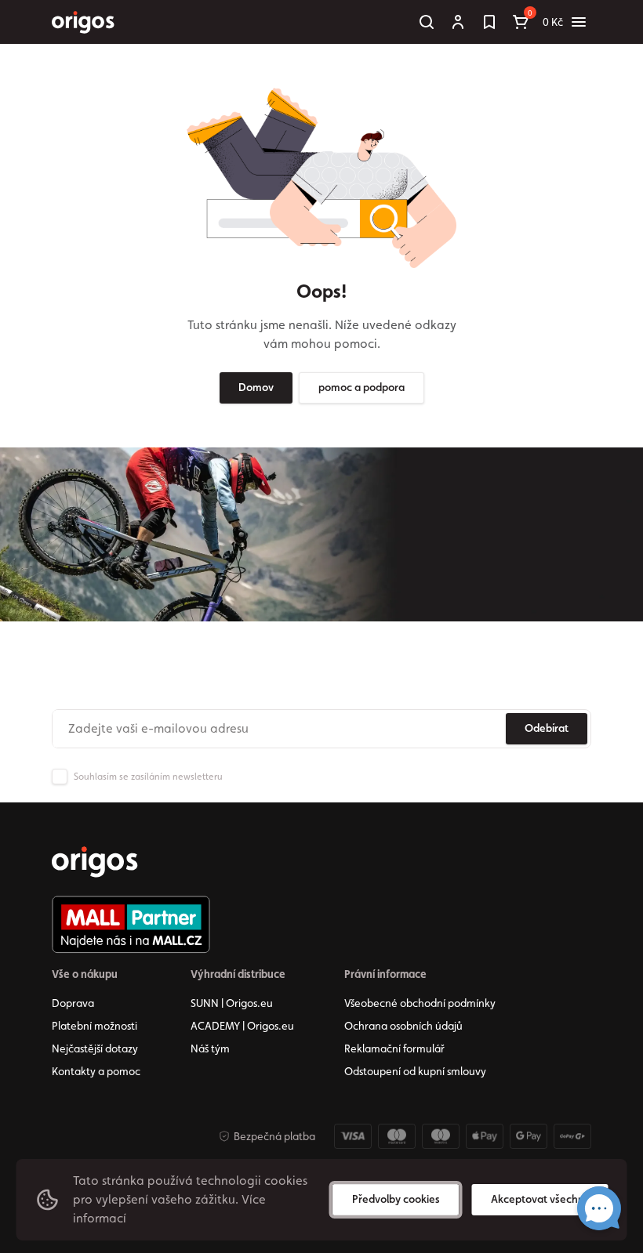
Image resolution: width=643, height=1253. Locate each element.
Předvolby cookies (396, 1199)
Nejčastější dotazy (95, 1048)
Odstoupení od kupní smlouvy (415, 1071)
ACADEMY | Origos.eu (242, 1025)
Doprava (73, 1003)
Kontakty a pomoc (96, 1071)
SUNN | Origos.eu (232, 1003)
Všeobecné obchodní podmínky (420, 1003)
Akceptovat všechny (540, 1199)
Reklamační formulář (394, 1048)
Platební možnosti (94, 1025)
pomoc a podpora (361, 387)
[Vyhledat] (426, 22)
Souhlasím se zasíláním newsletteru (148, 776)
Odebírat (547, 728)
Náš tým (210, 1048)
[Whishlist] (489, 22)
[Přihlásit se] (458, 22)
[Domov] (95, 862)
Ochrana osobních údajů (403, 1025)
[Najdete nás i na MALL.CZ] (131, 925)
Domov (256, 387)
